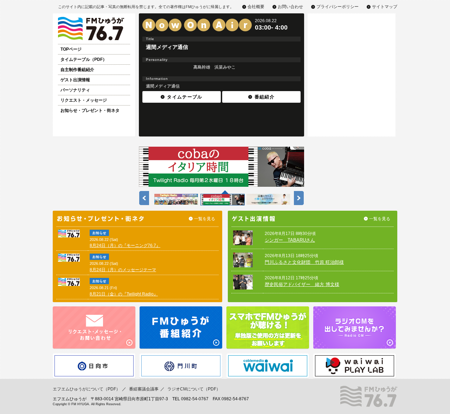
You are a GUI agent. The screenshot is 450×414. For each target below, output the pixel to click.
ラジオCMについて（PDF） (193, 389)
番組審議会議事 (144, 389)
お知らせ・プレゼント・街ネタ (90, 110)
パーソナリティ (75, 90)
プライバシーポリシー (337, 6)
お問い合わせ (290, 6)
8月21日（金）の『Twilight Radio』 (124, 294)
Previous (142, 196)
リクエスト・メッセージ (83, 100)
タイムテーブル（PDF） (83, 59)
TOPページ (71, 49)
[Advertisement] (352, 57)
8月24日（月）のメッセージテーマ (123, 269)
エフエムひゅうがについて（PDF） (86, 389)
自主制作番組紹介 (77, 69)
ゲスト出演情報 (75, 79)
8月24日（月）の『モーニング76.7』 (125, 245)
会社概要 (256, 6)
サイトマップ (384, 6)
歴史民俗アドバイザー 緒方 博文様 (302, 284)
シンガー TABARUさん (290, 240)
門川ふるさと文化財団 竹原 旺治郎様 (304, 262)
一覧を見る (204, 218)
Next (297, 196)
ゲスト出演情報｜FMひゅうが (94, 28)
